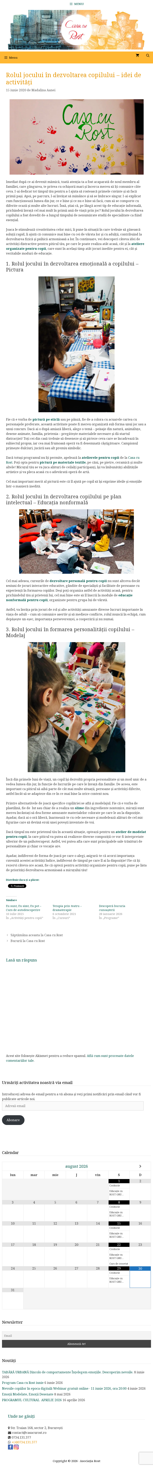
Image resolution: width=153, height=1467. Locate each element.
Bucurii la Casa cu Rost (28, 941)
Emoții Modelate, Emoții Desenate (27, 1394)
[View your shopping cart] (137, 55)
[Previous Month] (13, 1166)
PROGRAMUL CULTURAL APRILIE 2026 (32, 1400)
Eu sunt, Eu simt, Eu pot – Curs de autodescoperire (23, 908)
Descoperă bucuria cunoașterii (112, 908)
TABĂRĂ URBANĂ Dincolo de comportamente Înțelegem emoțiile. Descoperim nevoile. (67, 1372)
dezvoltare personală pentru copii (78, 581)
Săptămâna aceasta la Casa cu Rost (37, 935)
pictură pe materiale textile (63, 462)
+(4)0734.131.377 (24, 1442)
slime (79, 808)
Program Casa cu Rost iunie (23, 1382)
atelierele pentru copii (100, 457)
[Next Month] (140, 1166)
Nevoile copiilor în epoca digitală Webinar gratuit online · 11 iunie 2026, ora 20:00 (64, 1388)
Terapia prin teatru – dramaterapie (67, 908)
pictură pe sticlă (46, 419)
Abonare (13, 1120)
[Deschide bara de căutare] (147, 55)
